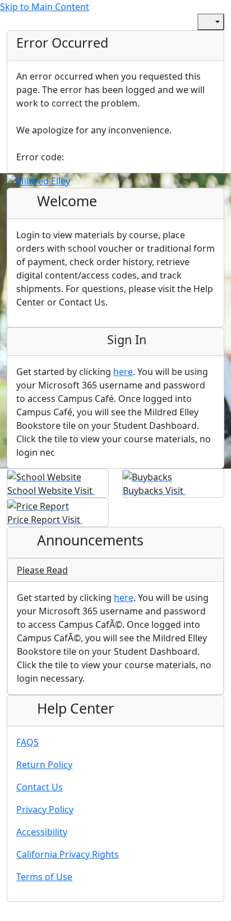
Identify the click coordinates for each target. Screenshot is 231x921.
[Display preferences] (210, 21)
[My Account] (153, 22)
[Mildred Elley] (38, 180)
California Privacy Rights (67, 854)
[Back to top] (11, 914)
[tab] (115, 570)
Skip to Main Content (44, 7)
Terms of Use (44, 877)
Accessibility (41, 832)
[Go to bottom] (36, 914)
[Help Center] (178, 22)
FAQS (27, 742)
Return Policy (44, 764)
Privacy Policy (44, 809)
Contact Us (39, 787)
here (123, 371)
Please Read (42, 570)
